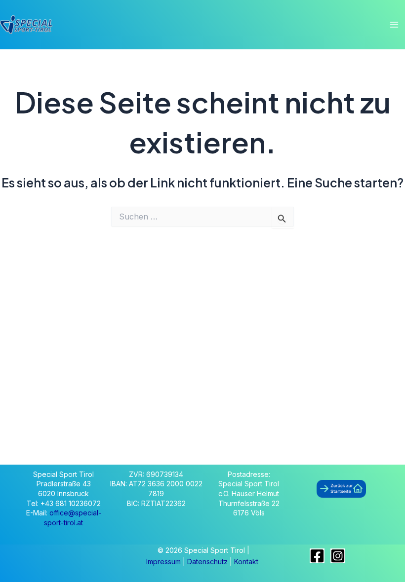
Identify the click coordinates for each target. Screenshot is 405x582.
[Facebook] (317, 555)
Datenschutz (208, 561)
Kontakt (246, 561)
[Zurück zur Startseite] (341, 488)
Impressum (164, 561)
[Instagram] (337, 555)
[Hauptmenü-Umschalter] (394, 25)
